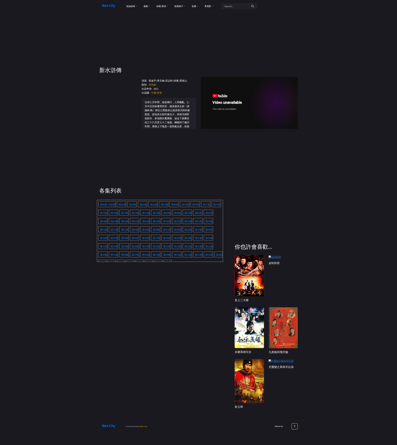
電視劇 (152, 84)
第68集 (177, 212)
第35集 (177, 238)
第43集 (209, 229)
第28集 (135, 246)
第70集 (156, 212)
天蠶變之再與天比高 (281, 367)
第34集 (188, 238)
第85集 (122, 204)
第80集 (175, 204)
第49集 (146, 229)
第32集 (209, 238)
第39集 (135, 238)
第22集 (198, 246)
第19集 (114, 254)
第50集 (135, 229)
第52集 (114, 229)
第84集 (132, 204)
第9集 (219, 254)
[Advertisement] (198, 45)
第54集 (209, 221)
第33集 (198, 238)
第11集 (198, 254)
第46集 (177, 229)
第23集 (188, 246)
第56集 (188, 221)
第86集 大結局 (107, 204)
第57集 (177, 221)
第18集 (125, 254)
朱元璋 (239, 407)
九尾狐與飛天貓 (278, 352)
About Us (279, 426)
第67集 (188, 212)
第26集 (156, 246)
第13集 (177, 254)
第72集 (135, 212)
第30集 (114, 246)
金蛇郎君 (274, 263)
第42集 (103, 238)
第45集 (188, 229)
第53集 (103, 229)
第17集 (135, 254)
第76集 (217, 204)
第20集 (103, 254)
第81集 (164, 204)
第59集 (156, 221)
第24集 (177, 246)
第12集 (188, 254)
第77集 (206, 204)
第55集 (198, 221)
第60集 (146, 221)
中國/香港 (156, 92)
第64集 (103, 221)
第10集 (209, 254)
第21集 (209, 246)
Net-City (143, 426)
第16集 (146, 254)
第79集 (185, 204)
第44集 (198, 229)
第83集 (143, 204)
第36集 (167, 238)
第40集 (125, 238)
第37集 (156, 238)
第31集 (103, 246)
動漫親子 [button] (178, 6)
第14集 (167, 254)
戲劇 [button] (146, 6)
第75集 (103, 212)
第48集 (156, 229)
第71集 (146, 212)
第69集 (167, 212)
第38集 (146, 238)
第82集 (154, 204)
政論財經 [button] (130, 6)
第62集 (125, 221)
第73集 (125, 212)
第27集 (146, 246)
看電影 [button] (208, 6)
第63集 (114, 221)
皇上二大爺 (242, 300)
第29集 (125, 246)
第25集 (167, 246)
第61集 (135, 221)
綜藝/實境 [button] (161, 6)
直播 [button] (194, 6)
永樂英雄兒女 (243, 352)
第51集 (125, 229)
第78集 (196, 204)
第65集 (209, 212)
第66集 (198, 212)
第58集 (167, 221)
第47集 (167, 229)
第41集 (114, 238)
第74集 (114, 212)
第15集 (156, 254)
